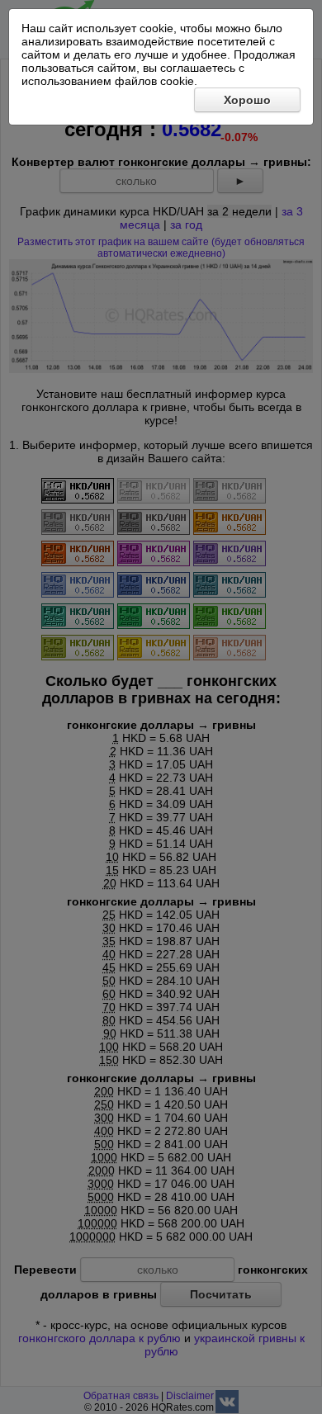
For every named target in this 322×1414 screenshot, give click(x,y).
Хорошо (247, 99)
